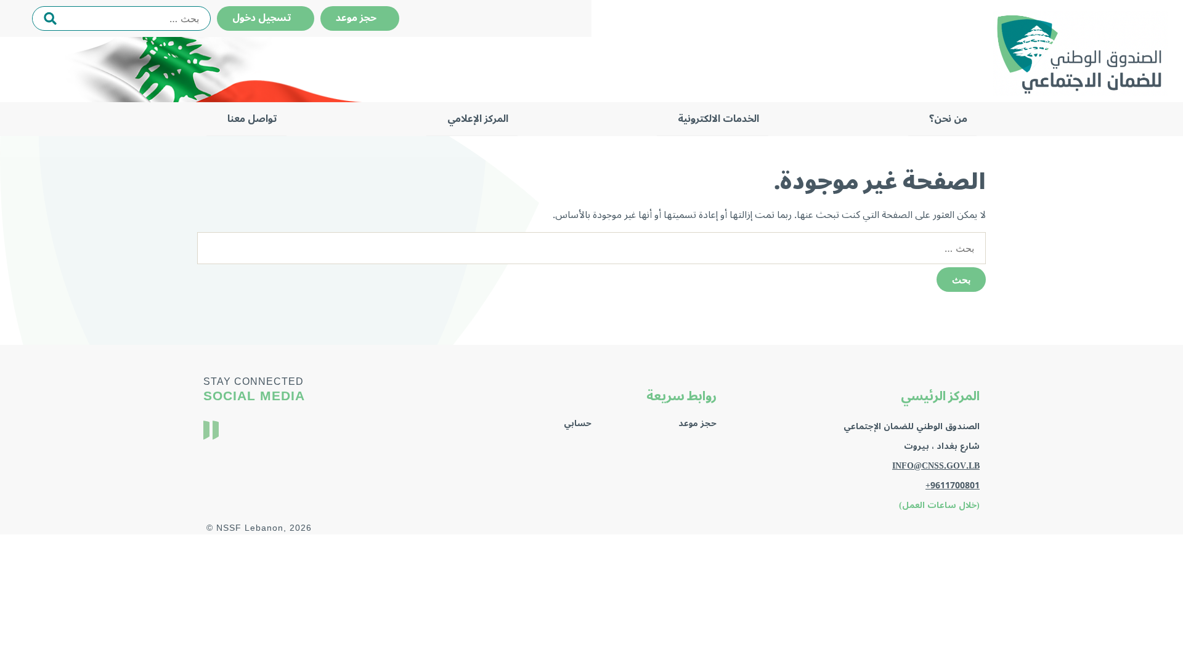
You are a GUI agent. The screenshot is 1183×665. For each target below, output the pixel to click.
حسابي (578, 423)
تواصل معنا (252, 118)
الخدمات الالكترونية (718, 118)
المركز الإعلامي (477, 118)
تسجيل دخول (265, 17)
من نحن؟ (948, 118)
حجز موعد (360, 17)
